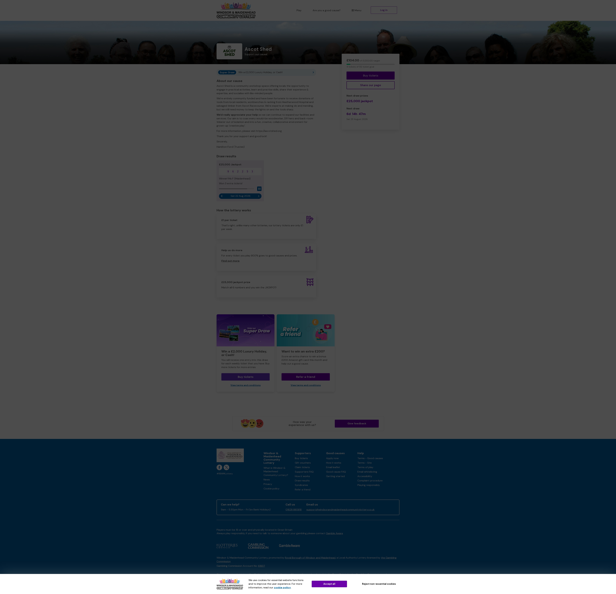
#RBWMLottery (225, 473)
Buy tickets (370, 75)
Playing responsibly (368, 485)
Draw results (302, 480)
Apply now (332, 458)
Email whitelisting (367, 471)
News (267, 479)
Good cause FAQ (336, 471)
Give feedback (356, 423)
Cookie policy (271, 488)
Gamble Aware (334, 533)
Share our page (370, 85)
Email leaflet (333, 467)
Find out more (230, 261)
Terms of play (365, 467)
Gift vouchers (303, 462)
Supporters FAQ (304, 471)
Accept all (329, 583)
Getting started (335, 476)
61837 (261, 566)
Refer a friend (305, 377)
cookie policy (282, 587)
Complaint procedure (370, 480)
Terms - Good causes (370, 458)
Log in (384, 10)
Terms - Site (364, 462)
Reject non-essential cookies (379, 583)
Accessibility (364, 476)
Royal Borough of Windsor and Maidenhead (310, 557)
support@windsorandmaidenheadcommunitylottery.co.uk (340, 509)
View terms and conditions (246, 385)
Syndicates (301, 485)
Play (298, 10)
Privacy (268, 484)
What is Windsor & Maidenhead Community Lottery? (276, 471)
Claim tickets (302, 467)
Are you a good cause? (326, 10)
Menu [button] (358, 10)
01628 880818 (294, 509)
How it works (302, 476)
